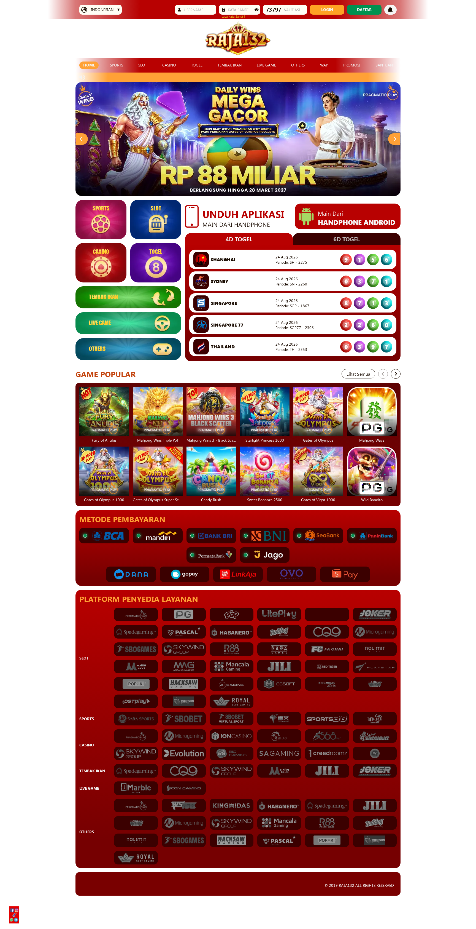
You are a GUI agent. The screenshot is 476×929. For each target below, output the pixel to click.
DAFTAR (364, 9)
